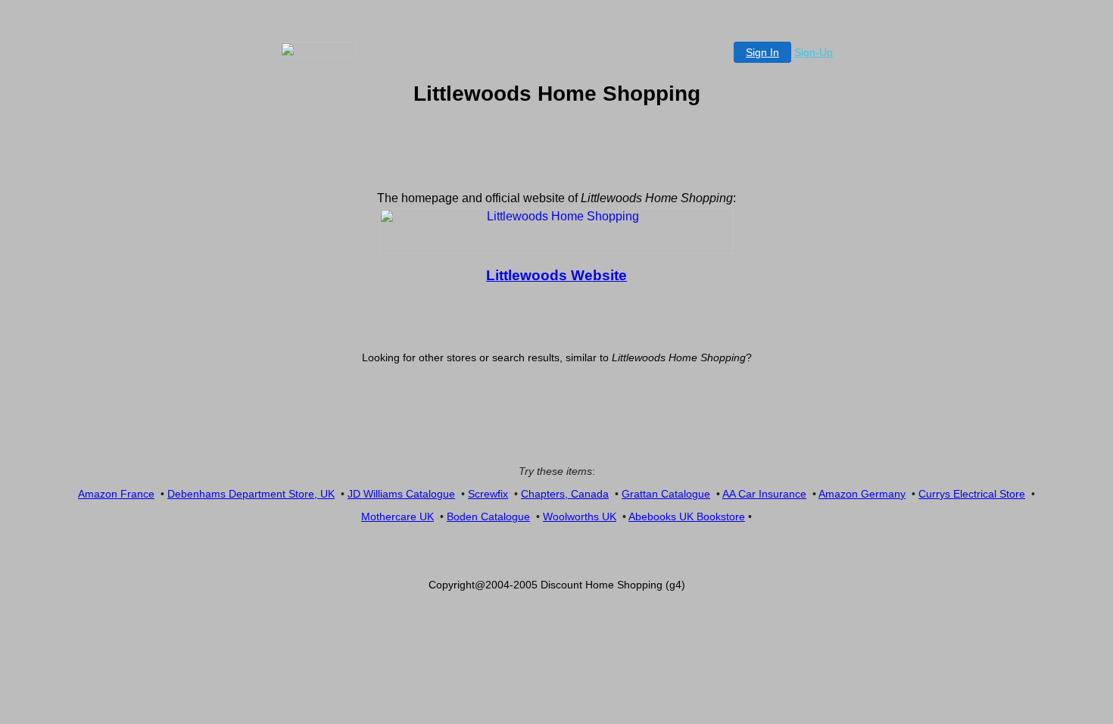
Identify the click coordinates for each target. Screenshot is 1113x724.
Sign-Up (813, 52)
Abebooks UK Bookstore (686, 516)
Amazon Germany (862, 494)
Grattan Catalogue (666, 494)
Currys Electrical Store (971, 494)
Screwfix (488, 494)
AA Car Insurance (764, 494)
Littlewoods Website (556, 275)
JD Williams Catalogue (401, 494)
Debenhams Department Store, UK (251, 494)
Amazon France (116, 494)
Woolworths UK (579, 516)
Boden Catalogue (488, 516)
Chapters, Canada (565, 494)
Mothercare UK (397, 516)
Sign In (762, 52)
